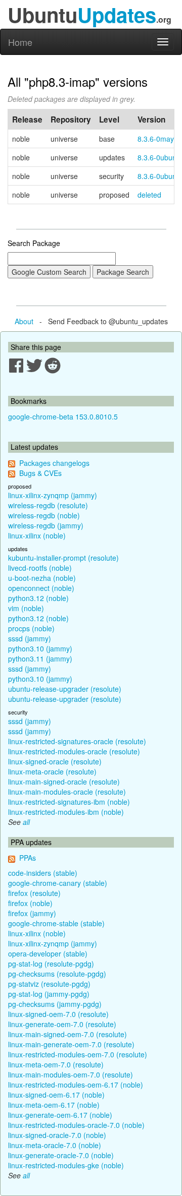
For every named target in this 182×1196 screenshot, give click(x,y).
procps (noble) (31, 628)
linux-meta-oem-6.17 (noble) (54, 1105)
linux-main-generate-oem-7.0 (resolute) (71, 1044)
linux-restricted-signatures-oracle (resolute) (77, 741)
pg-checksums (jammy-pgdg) (55, 1004)
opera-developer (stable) (47, 953)
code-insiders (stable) (42, 873)
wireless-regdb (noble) (44, 515)
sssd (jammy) (29, 638)
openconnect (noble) (41, 588)
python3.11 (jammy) (40, 658)
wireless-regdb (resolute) (48, 505)
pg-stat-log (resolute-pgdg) (51, 964)
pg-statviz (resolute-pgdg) (49, 984)
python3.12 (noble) (38, 598)
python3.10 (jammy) (40, 648)
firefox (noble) (30, 903)
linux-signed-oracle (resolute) (55, 761)
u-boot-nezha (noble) (42, 578)
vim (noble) (26, 608)
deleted (149, 195)
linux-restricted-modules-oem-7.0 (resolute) (77, 1054)
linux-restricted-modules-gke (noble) (66, 1165)
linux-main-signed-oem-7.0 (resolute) (67, 1034)
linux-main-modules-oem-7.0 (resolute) (70, 1074)
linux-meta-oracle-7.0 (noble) (54, 1145)
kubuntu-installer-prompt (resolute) (63, 558)
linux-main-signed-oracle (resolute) (64, 781)
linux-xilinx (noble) (37, 535)
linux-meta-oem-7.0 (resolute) (56, 1064)
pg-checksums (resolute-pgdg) (57, 974)
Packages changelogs (54, 463)
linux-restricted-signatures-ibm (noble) (69, 802)
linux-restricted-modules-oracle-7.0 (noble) (76, 1125)
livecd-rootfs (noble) (40, 568)
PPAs (27, 858)
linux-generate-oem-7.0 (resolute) (62, 1024)
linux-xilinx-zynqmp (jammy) (52, 495)
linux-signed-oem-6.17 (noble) (56, 1095)
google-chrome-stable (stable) (56, 923)
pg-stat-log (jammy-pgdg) (48, 994)
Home (20, 41)
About (24, 321)
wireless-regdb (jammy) (45, 525)
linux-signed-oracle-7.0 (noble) (57, 1135)
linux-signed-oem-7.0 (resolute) (58, 1014)
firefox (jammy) (32, 913)
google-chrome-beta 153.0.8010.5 (63, 416)
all (26, 822)
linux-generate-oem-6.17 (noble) (60, 1115)
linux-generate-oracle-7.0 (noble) (61, 1155)
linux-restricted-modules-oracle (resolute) (74, 751)
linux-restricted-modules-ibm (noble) (66, 812)
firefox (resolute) (34, 893)
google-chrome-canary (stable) (57, 883)
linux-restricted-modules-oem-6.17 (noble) (75, 1085)
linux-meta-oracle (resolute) (52, 771)
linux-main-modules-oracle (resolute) (67, 792)
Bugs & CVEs (40, 473)
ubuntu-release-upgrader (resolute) (64, 689)
